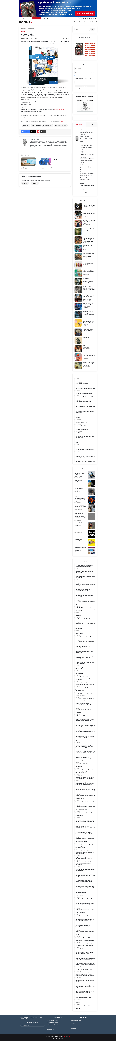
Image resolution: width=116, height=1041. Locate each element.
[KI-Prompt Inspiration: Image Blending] (78, 348)
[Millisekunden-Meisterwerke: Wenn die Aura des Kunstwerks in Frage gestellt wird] (78, 281)
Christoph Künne (25, 38)
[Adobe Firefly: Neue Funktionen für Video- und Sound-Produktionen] (78, 357)
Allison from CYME (84, 177)
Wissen (86, 21)
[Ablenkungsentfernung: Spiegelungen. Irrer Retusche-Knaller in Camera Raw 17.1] (78, 298)
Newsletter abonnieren (76, 1020)
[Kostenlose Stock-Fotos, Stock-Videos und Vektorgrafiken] (91, 550)
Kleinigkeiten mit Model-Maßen (28, 167)
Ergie (81, 171)
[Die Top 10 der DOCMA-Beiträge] (45, 161)
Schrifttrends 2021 (79, 531)
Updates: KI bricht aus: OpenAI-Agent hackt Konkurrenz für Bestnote (88, 313)
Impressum (73, 1028)
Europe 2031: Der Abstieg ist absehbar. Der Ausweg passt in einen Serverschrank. (61, 18)
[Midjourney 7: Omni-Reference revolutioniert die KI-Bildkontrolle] (78, 248)
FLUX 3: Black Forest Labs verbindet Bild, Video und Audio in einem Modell (89, 205)
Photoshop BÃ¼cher (61, 125)
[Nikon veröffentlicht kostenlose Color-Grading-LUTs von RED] (91, 508)
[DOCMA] (25, 22)
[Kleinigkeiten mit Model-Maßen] (28, 161)
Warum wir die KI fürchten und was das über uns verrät (89, 222)
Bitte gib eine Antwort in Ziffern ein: (83, 78)
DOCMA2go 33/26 (50, 1029)
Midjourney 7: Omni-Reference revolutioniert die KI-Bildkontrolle (88, 247)
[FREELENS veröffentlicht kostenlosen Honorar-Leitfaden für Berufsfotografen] (91, 475)
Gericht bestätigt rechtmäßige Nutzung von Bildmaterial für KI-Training (89, 288)
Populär (91, 124)
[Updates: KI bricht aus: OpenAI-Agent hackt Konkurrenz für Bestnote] (78, 314)
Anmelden (85, 86)
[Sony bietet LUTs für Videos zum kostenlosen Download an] (91, 525)
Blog (80, 21)
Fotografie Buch (48, 125)
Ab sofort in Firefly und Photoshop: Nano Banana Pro (89, 230)
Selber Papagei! (86, 337)
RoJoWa (81, 164)
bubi (81, 129)
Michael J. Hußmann (84, 136)
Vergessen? (92, 72)
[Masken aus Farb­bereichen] (91, 483)
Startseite (24, 28)
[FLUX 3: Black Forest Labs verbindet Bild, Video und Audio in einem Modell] (78, 206)
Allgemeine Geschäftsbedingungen (78, 1025)
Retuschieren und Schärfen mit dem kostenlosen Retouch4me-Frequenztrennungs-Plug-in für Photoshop (81, 516)
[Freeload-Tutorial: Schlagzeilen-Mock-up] (91, 491)
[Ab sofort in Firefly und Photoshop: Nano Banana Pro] (78, 231)
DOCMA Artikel (36, 125)
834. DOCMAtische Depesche (52, 1020)
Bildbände (26, 125)
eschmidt (82, 189)
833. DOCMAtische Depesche (52, 1022)
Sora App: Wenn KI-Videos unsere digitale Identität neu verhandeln (89, 364)
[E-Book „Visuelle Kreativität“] (91, 542)
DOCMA (66, 1036)
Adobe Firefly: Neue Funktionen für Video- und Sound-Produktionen (89, 355)
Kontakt (73, 1023)
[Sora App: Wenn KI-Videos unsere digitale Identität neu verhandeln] (78, 365)
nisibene (82, 183)
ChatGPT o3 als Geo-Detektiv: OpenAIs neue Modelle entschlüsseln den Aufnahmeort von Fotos (88, 322)
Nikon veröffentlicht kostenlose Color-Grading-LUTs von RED (81, 506)
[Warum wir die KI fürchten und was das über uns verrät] (78, 223)
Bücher (28, 28)
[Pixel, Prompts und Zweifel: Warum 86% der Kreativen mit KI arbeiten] (78, 273)
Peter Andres (83, 157)
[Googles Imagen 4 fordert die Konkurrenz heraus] (78, 265)
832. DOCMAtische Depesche (52, 1024)
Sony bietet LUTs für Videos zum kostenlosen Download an (80, 524)
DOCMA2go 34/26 (50, 1027)
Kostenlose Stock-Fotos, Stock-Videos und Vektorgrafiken (80, 549)
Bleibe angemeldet (79, 75)
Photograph (82, 144)
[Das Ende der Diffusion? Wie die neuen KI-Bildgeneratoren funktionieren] (78, 306)
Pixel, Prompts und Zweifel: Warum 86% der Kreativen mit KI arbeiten (88, 272)
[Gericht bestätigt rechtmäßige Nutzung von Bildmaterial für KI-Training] (78, 289)
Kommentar (79, 124)
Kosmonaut (82, 151)
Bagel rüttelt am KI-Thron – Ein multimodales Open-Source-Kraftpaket (89, 255)
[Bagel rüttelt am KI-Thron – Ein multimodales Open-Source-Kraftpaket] (78, 256)
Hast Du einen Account (84, 88)
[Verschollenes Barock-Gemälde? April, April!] (78, 332)
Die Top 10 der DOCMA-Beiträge (45, 167)
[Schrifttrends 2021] (91, 534)
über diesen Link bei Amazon (61, 109)
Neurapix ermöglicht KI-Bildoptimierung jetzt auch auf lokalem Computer (89, 213)
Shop (75, 21)
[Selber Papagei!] (78, 340)
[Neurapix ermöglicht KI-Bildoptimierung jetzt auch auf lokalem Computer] (78, 215)
